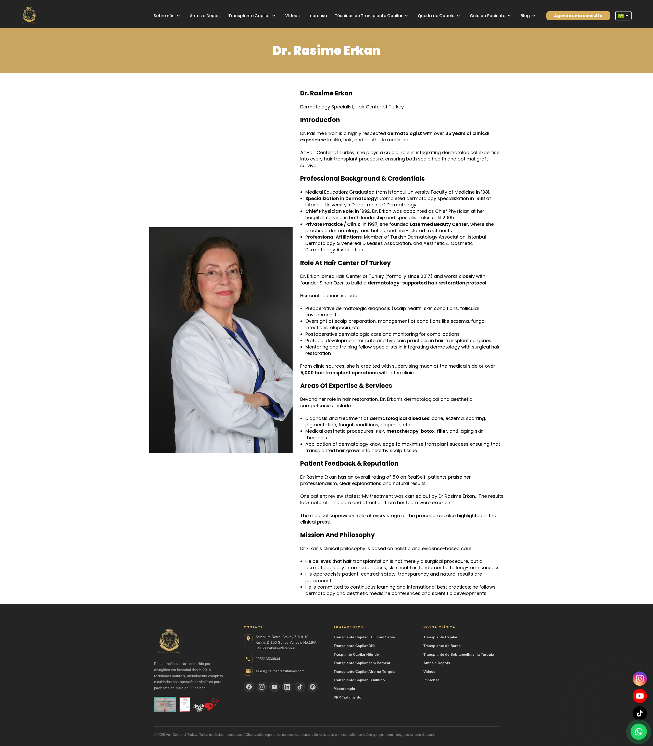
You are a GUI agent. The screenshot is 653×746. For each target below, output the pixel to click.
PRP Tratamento (347, 697)
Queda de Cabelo (436, 15)
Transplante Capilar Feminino (359, 680)
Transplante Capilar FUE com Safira (364, 637)
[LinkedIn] (287, 687)
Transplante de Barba (442, 646)
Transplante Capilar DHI (354, 646)
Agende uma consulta (578, 16)
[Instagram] (640, 679)
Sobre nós (164, 15)
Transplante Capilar (249, 15)
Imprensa (317, 15)
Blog (525, 15)
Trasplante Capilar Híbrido (356, 654)
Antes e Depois (205, 15)
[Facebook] (249, 687)
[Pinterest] (313, 687)
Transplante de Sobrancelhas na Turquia (458, 654)
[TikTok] (640, 713)
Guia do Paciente (487, 15)
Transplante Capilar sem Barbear (362, 663)
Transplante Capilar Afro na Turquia (364, 671)
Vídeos (292, 15)
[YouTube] (640, 696)
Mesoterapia (344, 689)
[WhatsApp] (639, 731)
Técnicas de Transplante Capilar (369, 15)
